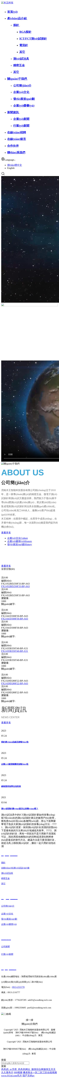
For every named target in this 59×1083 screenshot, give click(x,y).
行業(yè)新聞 (21, 125)
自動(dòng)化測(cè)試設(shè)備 (15, 868)
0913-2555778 (18, 987)
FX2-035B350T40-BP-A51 (14, 651)
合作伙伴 (13, 145)
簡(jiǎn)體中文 (14, 165)
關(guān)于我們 (17, 78)
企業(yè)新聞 (21, 118)
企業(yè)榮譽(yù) (23, 105)
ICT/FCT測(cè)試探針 (33, 38)
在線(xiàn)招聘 (16, 132)
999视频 (18, 1072)
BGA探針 (25, 31)
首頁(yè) (12, 11)
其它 (22, 51)
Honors (19, 541)
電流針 (23, 45)
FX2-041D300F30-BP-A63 (14, 618)
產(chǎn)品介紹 (17, 18)
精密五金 (19, 65)
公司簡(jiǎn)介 (22, 85)
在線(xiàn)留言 (16, 139)
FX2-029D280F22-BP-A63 (14, 683)
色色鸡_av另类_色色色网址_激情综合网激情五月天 (28, 1069)
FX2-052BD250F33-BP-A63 (15, 586)
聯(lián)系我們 (16, 152)
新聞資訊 (13, 112)
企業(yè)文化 (21, 92)
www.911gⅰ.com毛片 (11, 1075)
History (19, 544)
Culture (17, 538)
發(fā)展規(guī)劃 (24, 98)
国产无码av (28, 1075)
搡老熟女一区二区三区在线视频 (40, 1072)
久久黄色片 (7, 1072)
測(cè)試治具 (21, 58)
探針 (16, 25)
